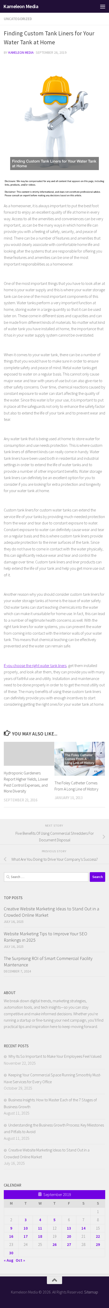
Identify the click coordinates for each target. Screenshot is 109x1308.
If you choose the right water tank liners (35, 665)
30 (11, 1252)
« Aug (8, 1260)
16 (11, 1236)
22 (98, 1236)
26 (54, 1244)
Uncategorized (18, 18)
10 (26, 1228)
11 (40, 1228)
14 (83, 1228)
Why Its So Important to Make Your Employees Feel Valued (54, 1056)
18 (40, 1236)
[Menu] (102, 6)
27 (69, 1244)
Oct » (20, 1260)
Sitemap (91, 1292)
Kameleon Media (20, 6)
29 (98, 1244)
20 (69, 1236)
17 (26, 1236)
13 (69, 1228)
